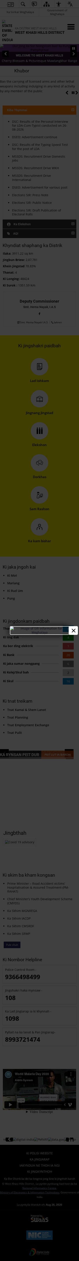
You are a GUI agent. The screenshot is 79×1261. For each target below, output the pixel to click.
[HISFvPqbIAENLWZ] (39, 632)
